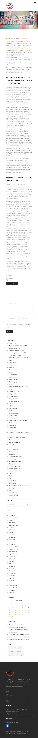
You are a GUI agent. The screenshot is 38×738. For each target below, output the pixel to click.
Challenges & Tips (14, 391)
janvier (12, 515)
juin (11, 532)
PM (10, 478)
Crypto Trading (13, 398)
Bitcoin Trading (13, 379)
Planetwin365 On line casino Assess (19, 639)
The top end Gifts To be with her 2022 (19, 637)
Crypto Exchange (14, 394)
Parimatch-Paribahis (15, 461)
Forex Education (14, 413)
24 (25, 612)
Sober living (12, 483)
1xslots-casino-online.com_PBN (18, 345)
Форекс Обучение (14, 495)
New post (11, 444)
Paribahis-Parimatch (15, 456)
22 (19, 612)
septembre (13, 525)
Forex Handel (13, 415)
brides (11, 384)
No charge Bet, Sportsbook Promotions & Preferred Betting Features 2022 (18, 630)
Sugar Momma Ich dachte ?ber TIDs (19, 485)
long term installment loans (17, 437)
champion (18, 647)
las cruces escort (13, 430)
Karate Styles (12, 427)
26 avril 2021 (9, 38)
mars (12, 539)
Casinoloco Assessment (15, 625)
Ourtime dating (13, 451)
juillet (12, 530)
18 (29, 610)
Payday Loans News (14, 466)
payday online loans (15, 471)
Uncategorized (13, 488)
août (12, 527)
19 (9, 612)
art (10, 647)
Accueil (7, 694)
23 (22, 612)
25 (29, 612)
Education (12, 406)
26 (9, 615)
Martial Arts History (15, 442)
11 (29, 607)
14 (15, 610)
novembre (13, 520)
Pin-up (11, 473)
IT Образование (13, 422)
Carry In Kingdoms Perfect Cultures (19, 634)
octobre (13, 522)
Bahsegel (11, 367)
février (12, 513)
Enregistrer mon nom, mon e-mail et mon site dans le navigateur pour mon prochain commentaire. (18, 326)
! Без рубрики (12, 343)
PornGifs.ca (12, 480)
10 (25, 607)
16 (22, 610)
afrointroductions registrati (17, 350)
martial (19, 651)
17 (25, 610)
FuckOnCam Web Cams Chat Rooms (19, 420)
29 (19, 615)
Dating (11, 403)
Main (10, 439)
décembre (13, 518)
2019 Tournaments (14, 348)
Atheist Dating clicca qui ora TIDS (18, 357)
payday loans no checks (15, 468)
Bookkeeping (13, 382)
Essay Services (13, 408)
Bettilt (11, 372)
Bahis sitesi (12, 365)
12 (9, 610)
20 (12, 612)
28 (15, 615)
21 (15, 612)
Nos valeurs (8, 696)
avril (12, 537)
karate (11, 651)
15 (19, 610)
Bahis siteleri (12, 362)
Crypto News (13, 396)
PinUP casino (12, 476)
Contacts (7, 701)
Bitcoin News (13, 377)
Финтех (11, 490)
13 (12, 610)
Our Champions (13, 449)
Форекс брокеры (13, 492)
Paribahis (12, 454)
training (19, 655)
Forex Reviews (13, 418)
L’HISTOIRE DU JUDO (9, 695)
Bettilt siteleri (13, 374)
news (10, 447)
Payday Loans (13, 464)
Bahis (10, 360)
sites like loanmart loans (18, 48)
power (11, 655)
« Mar (9, 617)
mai (11, 534)
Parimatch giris (13, 459)
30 (22, 615)
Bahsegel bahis (13, 370)
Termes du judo (8, 700)
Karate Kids (12, 425)
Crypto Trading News (15, 401)
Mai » (13, 617)
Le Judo (7, 699)
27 (12, 615)
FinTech (11, 410)
